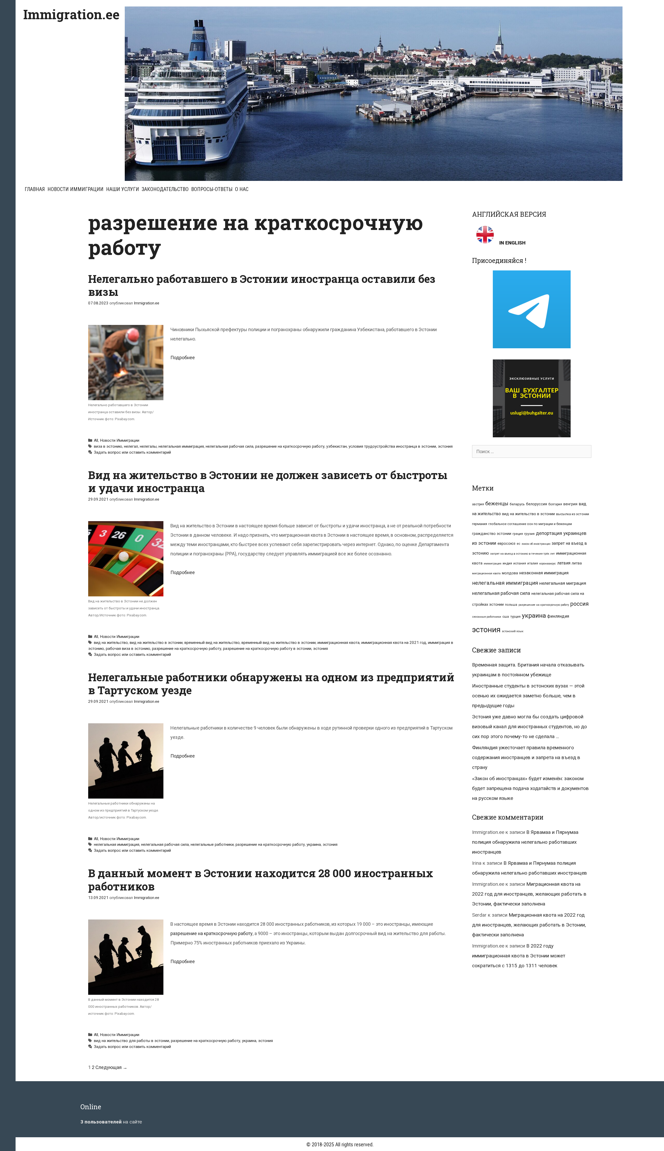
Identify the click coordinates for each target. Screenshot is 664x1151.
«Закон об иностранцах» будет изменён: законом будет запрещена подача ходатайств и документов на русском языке (530, 788)
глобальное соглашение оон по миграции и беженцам (530, 524)
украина (314, 844)
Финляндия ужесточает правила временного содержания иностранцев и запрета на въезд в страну (526, 757)
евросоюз (506, 543)
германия (479, 524)
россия (579, 604)
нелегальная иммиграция (181, 446)
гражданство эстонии (491, 534)
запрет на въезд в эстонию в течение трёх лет (522, 553)
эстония (445, 446)
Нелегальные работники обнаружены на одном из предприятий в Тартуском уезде (271, 683)
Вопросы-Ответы (211, 189)
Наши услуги (122, 189)
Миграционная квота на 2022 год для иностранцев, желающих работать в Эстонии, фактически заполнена (529, 894)
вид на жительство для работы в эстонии (131, 1040)
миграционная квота (486, 573)
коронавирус (547, 563)
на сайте (111, 1122)
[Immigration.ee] (373, 93)
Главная (35, 189)
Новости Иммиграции (75, 189)
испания (519, 563)
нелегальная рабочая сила (229, 446)
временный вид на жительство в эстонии (278, 642)
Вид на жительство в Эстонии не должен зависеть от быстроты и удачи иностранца (267, 481)
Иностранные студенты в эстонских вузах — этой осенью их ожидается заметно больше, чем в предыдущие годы (528, 696)
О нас (241, 189)
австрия (478, 504)
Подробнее (182, 357)
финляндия (558, 616)
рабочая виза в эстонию (128, 648)
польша (511, 605)
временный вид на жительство (212, 642)
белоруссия (536, 504)
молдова (510, 573)
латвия (563, 563)
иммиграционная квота (338, 642)
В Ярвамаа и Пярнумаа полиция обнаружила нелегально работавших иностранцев (525, 842)
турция (515, 616)
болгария (555, 504)
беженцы (496, 503)
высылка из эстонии (572, 514)
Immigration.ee (71, 14)
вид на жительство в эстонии (156, 642)
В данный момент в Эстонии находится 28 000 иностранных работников (260, 879)
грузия (529, 534)
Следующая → (111, 1067)
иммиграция (492, 563)
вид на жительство (111, 642)
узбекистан (336, 446)
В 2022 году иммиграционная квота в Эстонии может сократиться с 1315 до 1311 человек (518, 956)
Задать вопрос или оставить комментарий (132, 452)
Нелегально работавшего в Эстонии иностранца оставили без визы (261, 285)
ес (518, 544)
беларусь (517, 504)
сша (505, 616)
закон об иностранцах (536, 544)
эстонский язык (512, 631)
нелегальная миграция (562, 583)
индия (507, 563)
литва (577, 563)
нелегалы (148, 446)
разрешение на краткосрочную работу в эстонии (267, 648)
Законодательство (165, 189)
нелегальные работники (212, 844)
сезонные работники (486, 616)
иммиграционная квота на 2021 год (393, 642)
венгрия (570, 504)
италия (532, 563)
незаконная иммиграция (544, 572)
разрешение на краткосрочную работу (289, 446)
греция (518, 534)
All (96, 440)
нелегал (131, 446)
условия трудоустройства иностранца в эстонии (392, 446)
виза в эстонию (108, 446)
